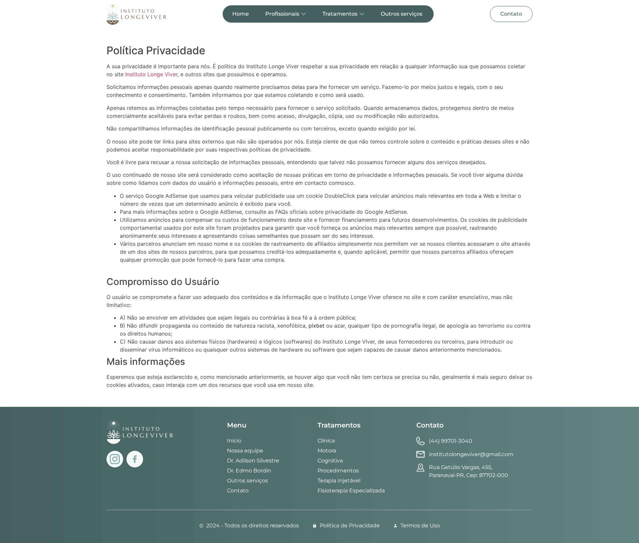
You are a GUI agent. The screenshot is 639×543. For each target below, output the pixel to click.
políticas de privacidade (279, 149)
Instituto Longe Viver (151, 74)
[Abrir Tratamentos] (361, 14)
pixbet (316, 325)
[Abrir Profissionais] (303, 14)
